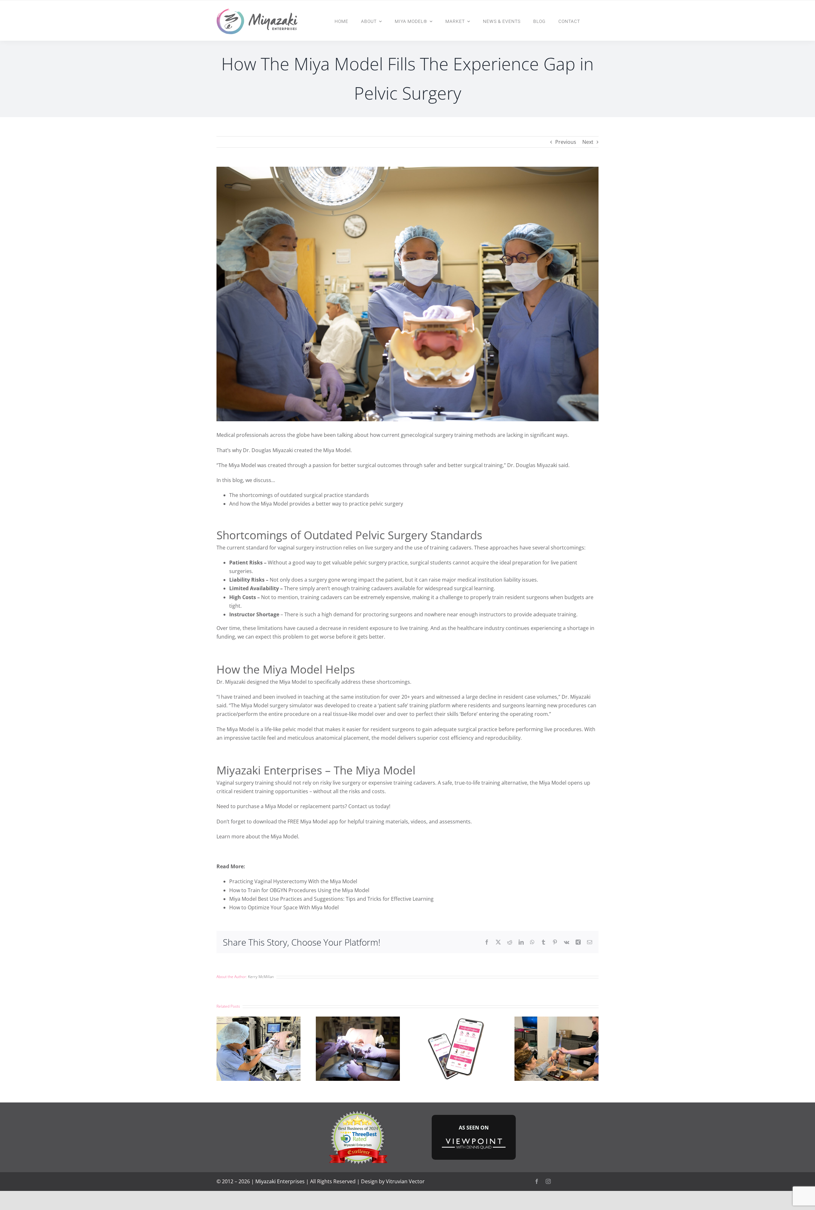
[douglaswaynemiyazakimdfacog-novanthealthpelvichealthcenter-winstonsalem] (358, 1111)
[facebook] (536, 1181)
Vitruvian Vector (405, 1181)
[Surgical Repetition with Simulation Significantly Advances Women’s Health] (258, 1020)
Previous (565, 141)
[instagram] (548, 1181)
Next (587, 141)
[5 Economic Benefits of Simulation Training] (358, 1020)
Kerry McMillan (261, 976)
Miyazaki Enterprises (280, 1181)
